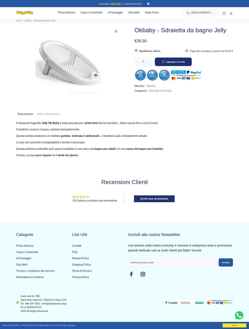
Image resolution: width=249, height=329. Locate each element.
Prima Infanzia (24, 245)
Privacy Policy (80, 277)
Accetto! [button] (234, 325)
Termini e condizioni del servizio (35, 270)
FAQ (74, 252)
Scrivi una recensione (154, 198)
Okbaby (150, 86)
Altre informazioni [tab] (48, 114)
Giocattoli (21, 264)
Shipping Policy (81, 264)
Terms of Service (82, 270)
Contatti (76, 245)
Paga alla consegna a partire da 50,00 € (211, 51)
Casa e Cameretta (27, 252)
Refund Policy (80, 258)
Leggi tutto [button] (71, 325)
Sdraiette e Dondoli (160, 90)
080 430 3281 (32, 303)
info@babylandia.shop (54, 303)
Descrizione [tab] (25, 114)
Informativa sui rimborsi (30, 277)
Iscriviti (225, 262)
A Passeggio (23, 258)
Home (19, 21)
